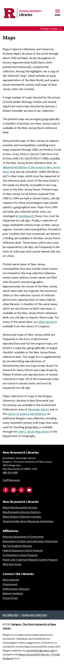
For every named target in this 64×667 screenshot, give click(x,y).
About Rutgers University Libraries (22, 516)
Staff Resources (11, 480)
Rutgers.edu (11, 615)
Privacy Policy (10, 598)
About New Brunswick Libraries (20, 507)
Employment (10, 584)
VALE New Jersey (12, 564)
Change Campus (49, 28)
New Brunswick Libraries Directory (22, 512)
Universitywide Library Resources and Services (28, 521)
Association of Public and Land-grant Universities (30, 541)
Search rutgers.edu (34, 615)
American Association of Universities (23, 536)
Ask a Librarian (11, 579)
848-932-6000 (10, 472)
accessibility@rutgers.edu (40, 650)
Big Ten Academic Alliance (17, 545)
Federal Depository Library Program (23, 550)
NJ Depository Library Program (20, 555)
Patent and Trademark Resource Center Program (30, 559)
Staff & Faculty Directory (16, 588)
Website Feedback (13, 593)
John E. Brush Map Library (34, 431)
